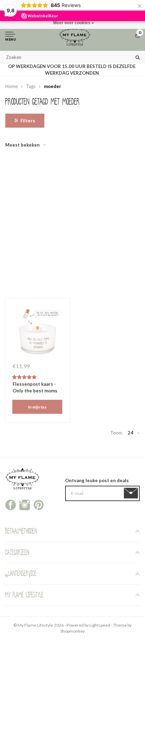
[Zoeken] (137, 57)
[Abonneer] (132, 493)
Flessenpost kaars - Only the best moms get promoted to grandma (35, 388)
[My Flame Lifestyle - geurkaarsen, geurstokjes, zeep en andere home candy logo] (74, 36)
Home (11, 86)
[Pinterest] (38, 504)
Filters (27, 120)
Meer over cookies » (73, 22)
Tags (31, 86)
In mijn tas (37, 406)
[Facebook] (10, 504)
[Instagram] (24, 504)
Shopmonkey (72, 631)
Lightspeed (99, 625)
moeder (52, 86)
